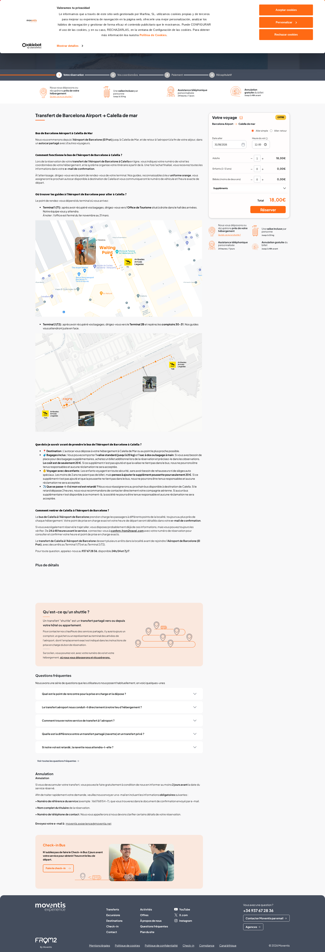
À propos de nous (151, 920)
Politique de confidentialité (161, 945)
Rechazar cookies (286, 34)
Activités (146, 909)
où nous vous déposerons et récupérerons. (85, 657)
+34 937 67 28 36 (258, 910)
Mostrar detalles (67, 45)
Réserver (268, 209)
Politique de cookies (127, 945)
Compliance (206, 945)
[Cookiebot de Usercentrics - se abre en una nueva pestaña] (31, 46)
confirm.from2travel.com (127, 530)
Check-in (112, 926)
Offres (144, 915)
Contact (111, 932)
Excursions (113, 915)
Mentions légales (99, 945)
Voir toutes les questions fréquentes (56, 761)
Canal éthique (227, 945)
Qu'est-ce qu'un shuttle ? (61, 96)
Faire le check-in (56, 868)
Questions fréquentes (154, 926)
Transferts (112, 909)
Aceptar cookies (286, 9)
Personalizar (284, 22)
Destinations (114, 920)
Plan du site (147, 932)
